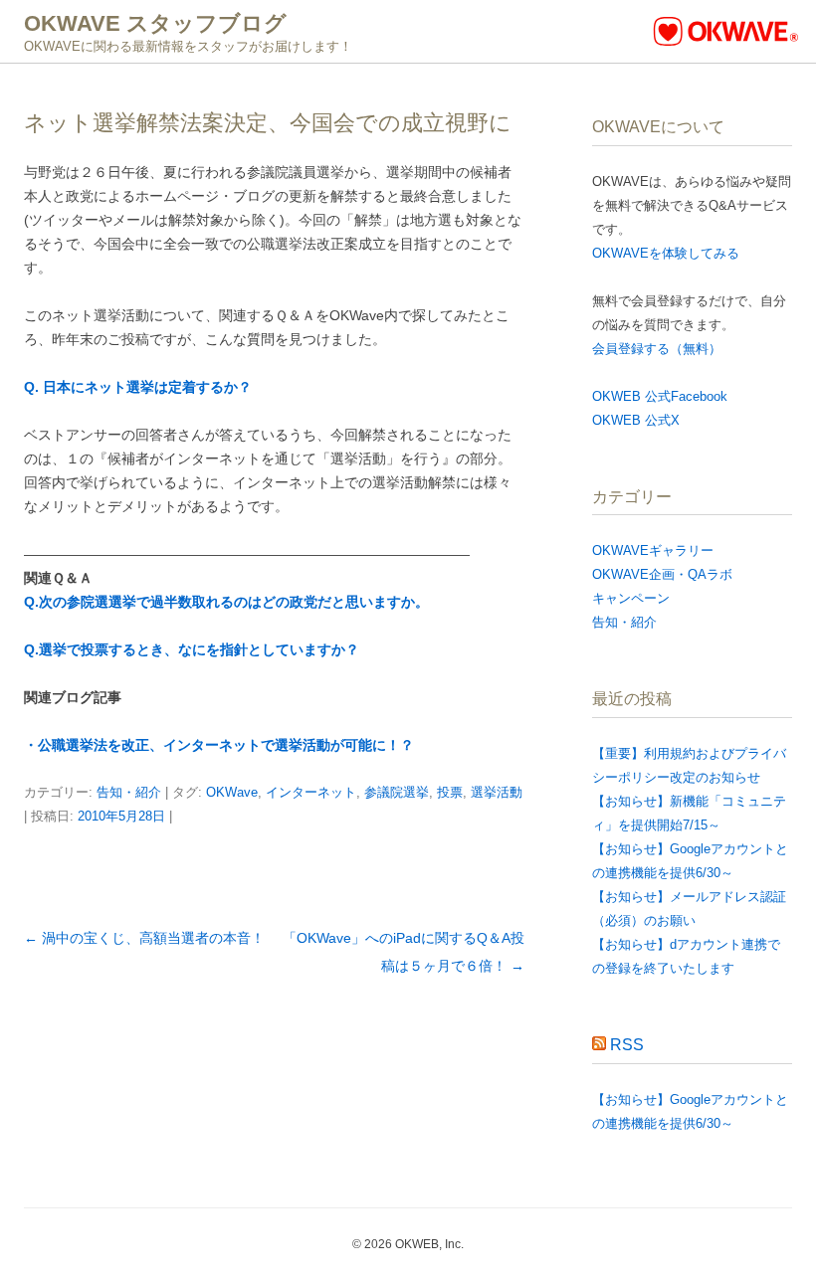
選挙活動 (496, 792)
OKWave (232, 792)
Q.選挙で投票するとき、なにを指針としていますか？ (191, 649)
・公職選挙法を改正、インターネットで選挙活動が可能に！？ (219, 745)
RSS (627, 1044)
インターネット (311, 792)
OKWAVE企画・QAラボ (662, 574)
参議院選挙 (396, 792)
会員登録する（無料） (656, 348)
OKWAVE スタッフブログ (155, 23)
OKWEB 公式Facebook (659, 396)
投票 (450, 792)
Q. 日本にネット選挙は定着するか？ (138, 387)
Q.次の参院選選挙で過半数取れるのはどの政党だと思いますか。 (226, 602)
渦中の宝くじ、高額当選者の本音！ (144, 938)
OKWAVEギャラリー (653, 550)
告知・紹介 (129, 792)
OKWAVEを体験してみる (665, 253)
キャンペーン (631, 598)
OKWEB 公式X (636, 420)
